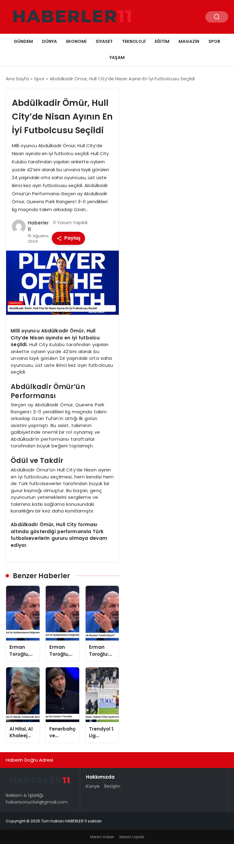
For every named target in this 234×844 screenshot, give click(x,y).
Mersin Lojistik (131, 836)
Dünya (49, 41)
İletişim (112, 786)
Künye (93, 786)
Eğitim (162, 41)
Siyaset (104, 41)
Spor (214, 41)
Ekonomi (76, 41)
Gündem (23, 41)
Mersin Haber (102, 836)
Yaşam (117, 57)
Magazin (189, 41)
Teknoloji (134, 41)
